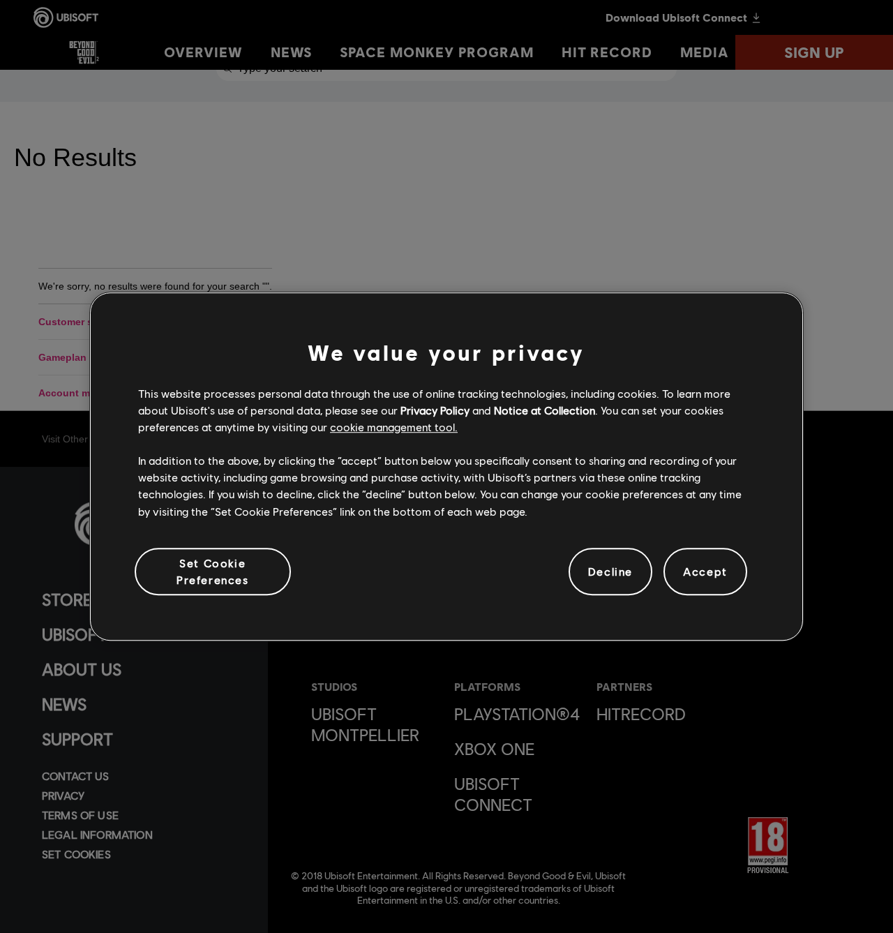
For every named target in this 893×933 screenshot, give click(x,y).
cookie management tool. (394, 426)
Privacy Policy (435, 410)
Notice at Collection (544, 410)
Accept (705, 571)
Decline (610, 571)
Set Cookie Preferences (213, 571)
